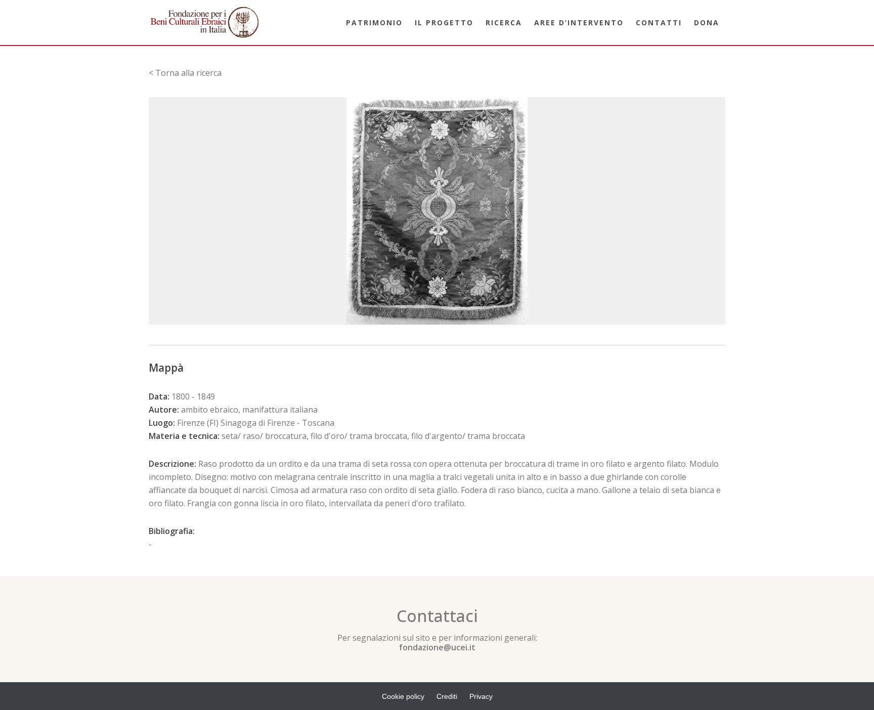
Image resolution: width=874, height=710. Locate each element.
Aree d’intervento (579, 22)
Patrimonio (374, 22)
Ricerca (504, 22)
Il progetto (444, 22)
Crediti (446, 696)
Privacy (481, 696)
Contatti (659, 22)
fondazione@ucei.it (437, 647)
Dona (706, 22)
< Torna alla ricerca (185, 72)
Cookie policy (403, 696)
